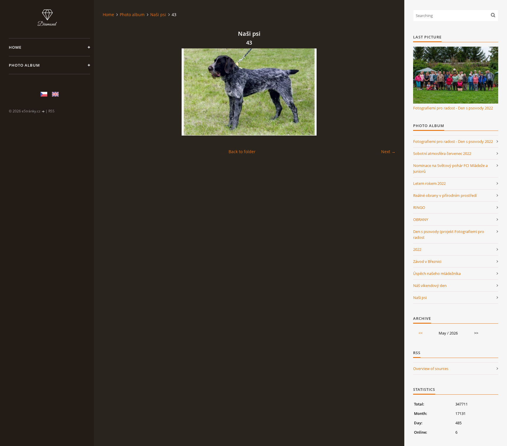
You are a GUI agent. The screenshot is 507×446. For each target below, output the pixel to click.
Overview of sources (430, 368)
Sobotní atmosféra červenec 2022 (442, 153)
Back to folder (242, 151)
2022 (417, 249)
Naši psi (158, 14)
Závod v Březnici (427, 261)
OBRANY (420, 219)
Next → (388, 151)
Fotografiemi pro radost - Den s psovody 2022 (453, 108)
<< (420, 333)
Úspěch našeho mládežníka (437, 273)
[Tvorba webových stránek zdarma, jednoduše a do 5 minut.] (43, 111)
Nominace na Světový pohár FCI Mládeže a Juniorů (450, 168)
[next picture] (386, 92)
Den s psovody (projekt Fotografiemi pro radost (448, 234)
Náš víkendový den (430, 285)
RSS (51, 111)
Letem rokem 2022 (429, 183)
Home (15, 47)
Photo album (24, 65)
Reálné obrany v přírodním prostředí (445, 195)
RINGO (419, 207)
